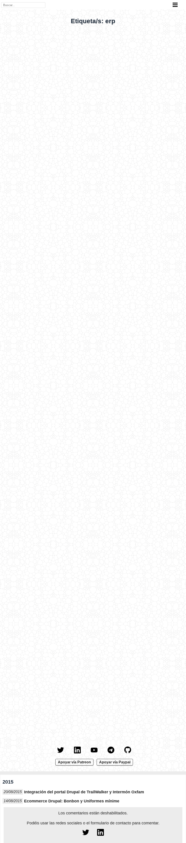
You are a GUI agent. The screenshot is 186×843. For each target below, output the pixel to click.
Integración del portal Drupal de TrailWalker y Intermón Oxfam (84, 792)
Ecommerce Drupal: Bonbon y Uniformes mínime (71, 801)
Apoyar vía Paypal (114, 762)
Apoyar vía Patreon (74, 762)
